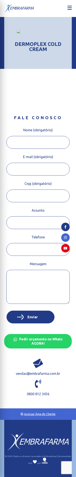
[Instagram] (65, 237)
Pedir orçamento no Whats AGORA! (40, 341)
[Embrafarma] (19, 8)
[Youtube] (65, 248)
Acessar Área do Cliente (39, 414)
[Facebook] (65, 227)
